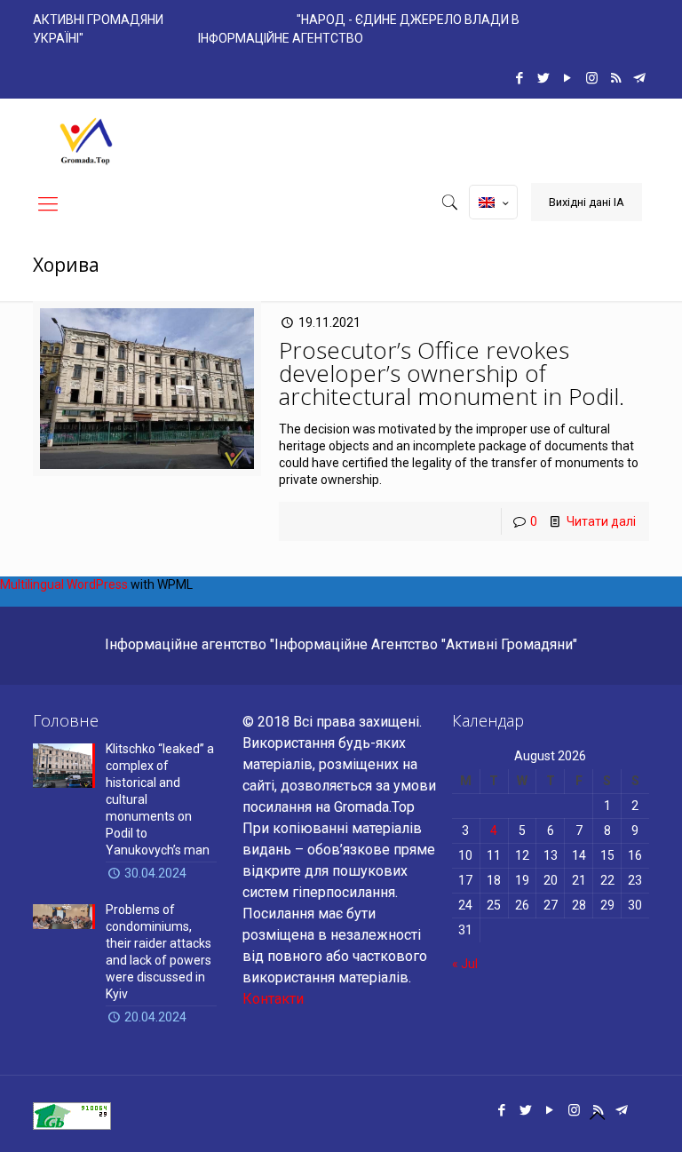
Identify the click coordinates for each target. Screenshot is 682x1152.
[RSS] (616, 78)
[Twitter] (544, 78)
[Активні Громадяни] (86, 139)
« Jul (465, 964)
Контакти (273, 998)
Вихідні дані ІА (586, 202)
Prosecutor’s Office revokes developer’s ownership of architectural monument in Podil (449, 373)
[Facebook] (520, 78)
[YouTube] (568, 78)
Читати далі (601, 521)
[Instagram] (592, 78)
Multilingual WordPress (64, 584)
